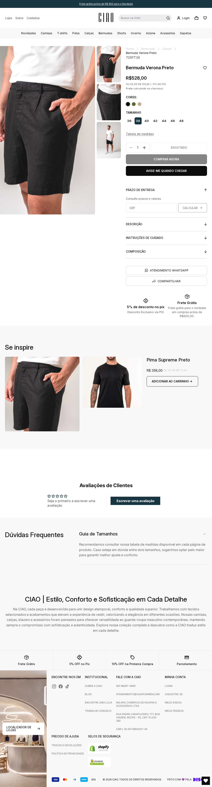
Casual (166, 48)
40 (147, 121)
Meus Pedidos (174, 710)
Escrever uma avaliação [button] (135, 501)
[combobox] (145, 18)
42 (155, 121)
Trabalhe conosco (98, 710)
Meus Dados (173, 702)
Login (168, 685)
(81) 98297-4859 (125, 685)
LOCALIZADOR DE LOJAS (18, 728)
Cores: (131, 97)
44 (164, 121)
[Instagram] (54, 686)
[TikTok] (67, 686)
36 (129, 121)
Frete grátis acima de (106, 3)
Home (130, 48)
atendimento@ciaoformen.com (138, 694)
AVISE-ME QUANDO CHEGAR (166, 171)
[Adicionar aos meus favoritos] (205, 68)
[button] (196, 18)
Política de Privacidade (68, 753)
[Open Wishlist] (206, 781)
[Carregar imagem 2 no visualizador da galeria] (109, 102)
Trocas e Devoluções (67, 745)
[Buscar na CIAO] (168, 18)
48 (181, 121)
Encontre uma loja (98, 702)
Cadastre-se (174, 694)
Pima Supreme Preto (168, 359)
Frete (129, 88)
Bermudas (148, 48)
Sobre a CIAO (93, 685)
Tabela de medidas (140, 134)
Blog (88, 694)
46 (173, 121)
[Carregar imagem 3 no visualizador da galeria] (109, 140)
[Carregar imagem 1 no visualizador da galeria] (109, 64)
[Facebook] (60, 686)
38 (138, 121)
